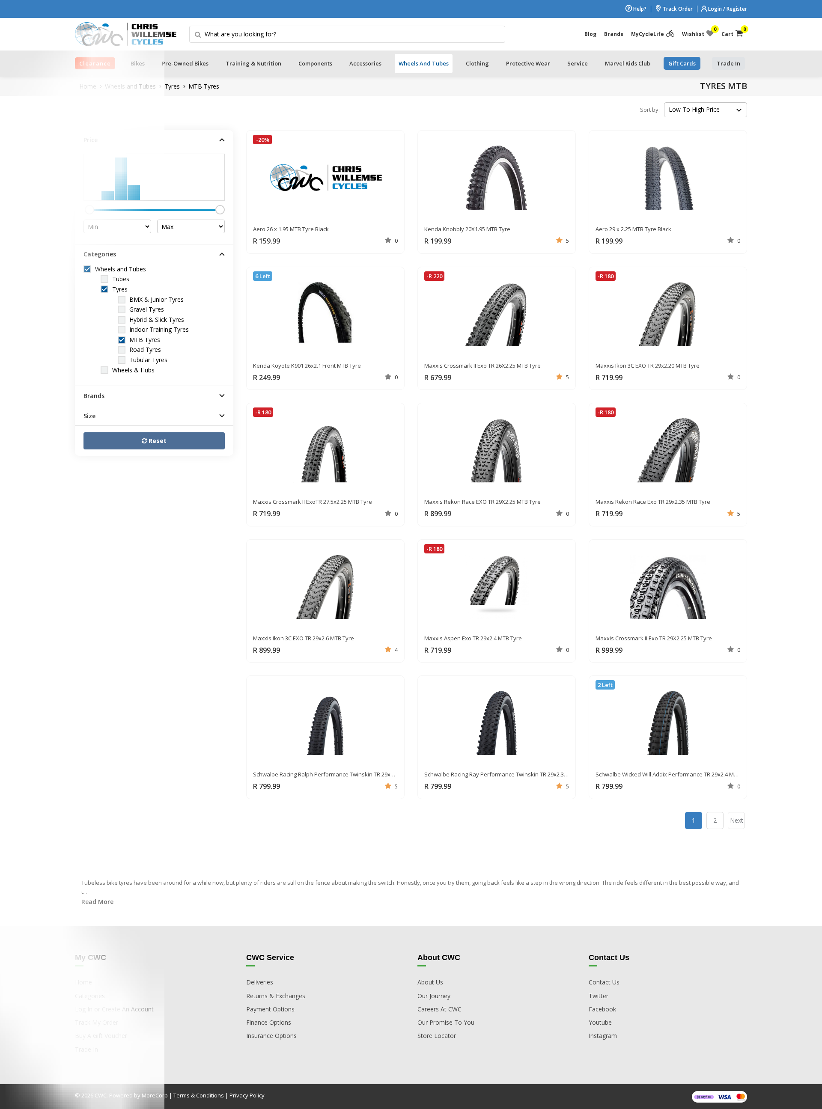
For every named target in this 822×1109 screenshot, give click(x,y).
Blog (590, 34)
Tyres (172, 86)
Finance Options (268, 1022)
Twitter (598, 996)
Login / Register (727, 8)
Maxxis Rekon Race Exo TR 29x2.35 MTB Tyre (653, 501)
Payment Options (270, 1009)
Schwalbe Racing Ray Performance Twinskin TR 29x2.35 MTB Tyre (508, 774)
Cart (732, 32)
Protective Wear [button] (528, 63)
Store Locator (436, 1036)
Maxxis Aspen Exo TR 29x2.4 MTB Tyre (473, 638)
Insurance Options (271, 1036)
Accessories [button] (365, 63)
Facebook (602, 1009)
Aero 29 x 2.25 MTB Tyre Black (633, 229)
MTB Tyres (203, 86)
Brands (613, 34)
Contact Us (604, 982)
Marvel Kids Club (627, 63)
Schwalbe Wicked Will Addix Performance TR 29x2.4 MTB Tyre (674, 774)
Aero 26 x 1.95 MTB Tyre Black (291, 229)
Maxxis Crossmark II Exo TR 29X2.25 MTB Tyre (654, 638)
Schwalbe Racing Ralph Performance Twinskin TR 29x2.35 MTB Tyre (339, 774)
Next (736, 820)
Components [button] (315, 63)
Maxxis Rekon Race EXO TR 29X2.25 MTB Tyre (482, 501)
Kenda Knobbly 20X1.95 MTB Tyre (467, 229)
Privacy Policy (247, 1095)
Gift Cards (682, 63)
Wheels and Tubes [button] (424, 63)
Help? (639, 8)
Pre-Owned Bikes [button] (185, 63)
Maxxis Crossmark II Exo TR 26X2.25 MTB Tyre (482, 365)
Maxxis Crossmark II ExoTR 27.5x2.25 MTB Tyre (312, 501)
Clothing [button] (477, 63)
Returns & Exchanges (275, 996)
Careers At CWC (439, 1009)
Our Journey (433, 996)
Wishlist (698, 32)
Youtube (600, 1022)
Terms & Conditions (198, 1095)
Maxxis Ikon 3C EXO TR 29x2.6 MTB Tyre (303, 638)
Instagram (603, 1036)
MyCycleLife (647, 34)
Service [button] (577, 63)
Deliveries (259, 982)
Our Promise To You (445, 1022)
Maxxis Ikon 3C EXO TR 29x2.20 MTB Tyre (648, 365)
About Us (430, 982)
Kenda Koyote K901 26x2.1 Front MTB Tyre (307, 365)
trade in (728, 63)
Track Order (677, 8)
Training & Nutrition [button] (253, 63)
